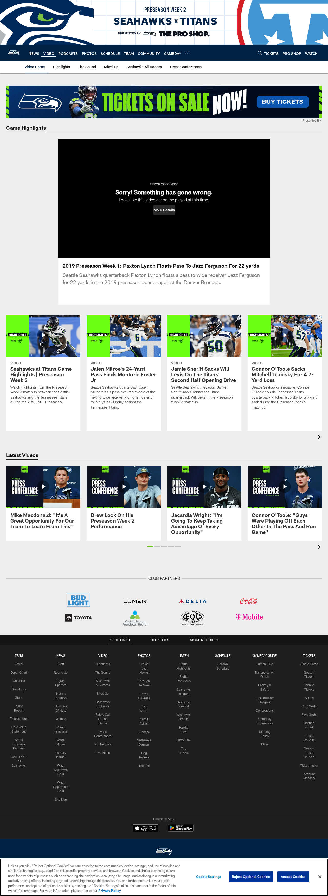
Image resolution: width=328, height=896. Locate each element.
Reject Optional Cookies (251, 876)
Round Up (61, 672)
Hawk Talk (183, 740)
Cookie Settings (208, 876)
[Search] (260, 52)
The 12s (144, 765)
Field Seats (309, 714)
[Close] (319, 876)
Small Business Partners (19, 744)
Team (19, 655)
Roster (18, 664)
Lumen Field (265, 664)
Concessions (265, 710)
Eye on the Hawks (144, 668)
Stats (18, 697)
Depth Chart (19, 672)
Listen (184, 655)
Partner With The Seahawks (18, 761)
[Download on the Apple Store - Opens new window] (145, 828)
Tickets (309, 655)
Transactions (18, 718)
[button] (164, 210)
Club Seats (309, 706)
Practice (144, 732)
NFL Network (102, 744)
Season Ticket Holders (309, 752)
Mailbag (60, 719)
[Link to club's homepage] (14, 53)
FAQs (264, 744)
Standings (19, 689)
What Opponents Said (60, 786)
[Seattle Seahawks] (164, 852)
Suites (309, 698)
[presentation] (320, 437)
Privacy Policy (109, 891)
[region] (164, 877)
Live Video (103, 752)
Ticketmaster (309, 765)
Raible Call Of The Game (103, 719)
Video (102, 655)
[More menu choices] (187, 53)
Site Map (61, 799)
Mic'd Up (103, 693)
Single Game (309, 664)
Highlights (103, 664)
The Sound (102, 672)
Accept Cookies (293, 876)
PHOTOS (144, 655)
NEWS (60, 655)
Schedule (222, 655)
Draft (60, 664)
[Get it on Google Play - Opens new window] (180, 830)
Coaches (19, 680)
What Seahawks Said (61, 770)
